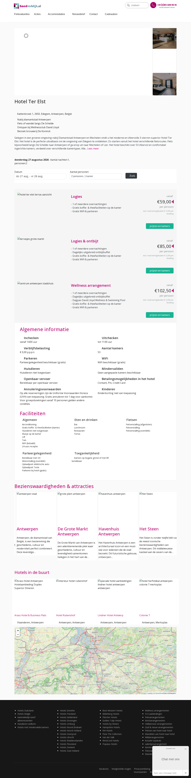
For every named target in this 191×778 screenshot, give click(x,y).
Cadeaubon (111, 14)
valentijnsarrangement (156, 744)
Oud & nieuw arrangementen (159, 727)
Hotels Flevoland (68, 744)
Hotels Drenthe (67, 710)
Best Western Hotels (113, 710)
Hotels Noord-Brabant (71, 727)
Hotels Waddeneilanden (71, 740)
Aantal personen (79, 171)
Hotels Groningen (68, 720)
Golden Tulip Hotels (112, 720)
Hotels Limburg (67, 723)
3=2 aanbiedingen (153, 713)
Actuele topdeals (153, 740)
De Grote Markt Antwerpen (73, 531)
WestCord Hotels (111, 740)
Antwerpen (27, 529)
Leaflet (149, 693)
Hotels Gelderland (68, 717)
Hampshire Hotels (111, 727)
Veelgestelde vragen (121, 768)
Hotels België (23, 713)
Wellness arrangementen (157, 710)
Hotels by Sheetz (111, 723)
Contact (93, 14)
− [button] (18, 634)
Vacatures (104, 768)
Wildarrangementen (154, 737)
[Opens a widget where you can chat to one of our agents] (170, 761)
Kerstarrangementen (155, 720)
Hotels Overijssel (68, 734)
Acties (37, 14)
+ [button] (18, 630)
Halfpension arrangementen (158, 723)
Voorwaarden (140, 772)
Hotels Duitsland (25, 710)
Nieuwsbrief (78, 14)
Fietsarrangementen (155, 717)
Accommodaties (56, 14)
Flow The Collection (112, 734)
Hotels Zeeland (67, 747)
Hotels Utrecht (67, 737)
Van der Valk (108, 737)
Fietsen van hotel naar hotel (158, 730)
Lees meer (93, 148)
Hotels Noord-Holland (70, 730)
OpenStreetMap (161, 693)
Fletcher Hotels (110, 717)
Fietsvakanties (22, 14)
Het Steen (149, 529)
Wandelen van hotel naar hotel (160, 734)
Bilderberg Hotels (111, 713)
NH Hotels (108, 730)
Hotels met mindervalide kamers (33, 727)
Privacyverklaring (142, 768)
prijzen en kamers (160, 226)
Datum (18, 171)
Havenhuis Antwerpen (109, 531)
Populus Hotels (110, 744)
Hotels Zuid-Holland (69, 750)
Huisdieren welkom (26, 723)
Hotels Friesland (68, 713)
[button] (21, 255)
